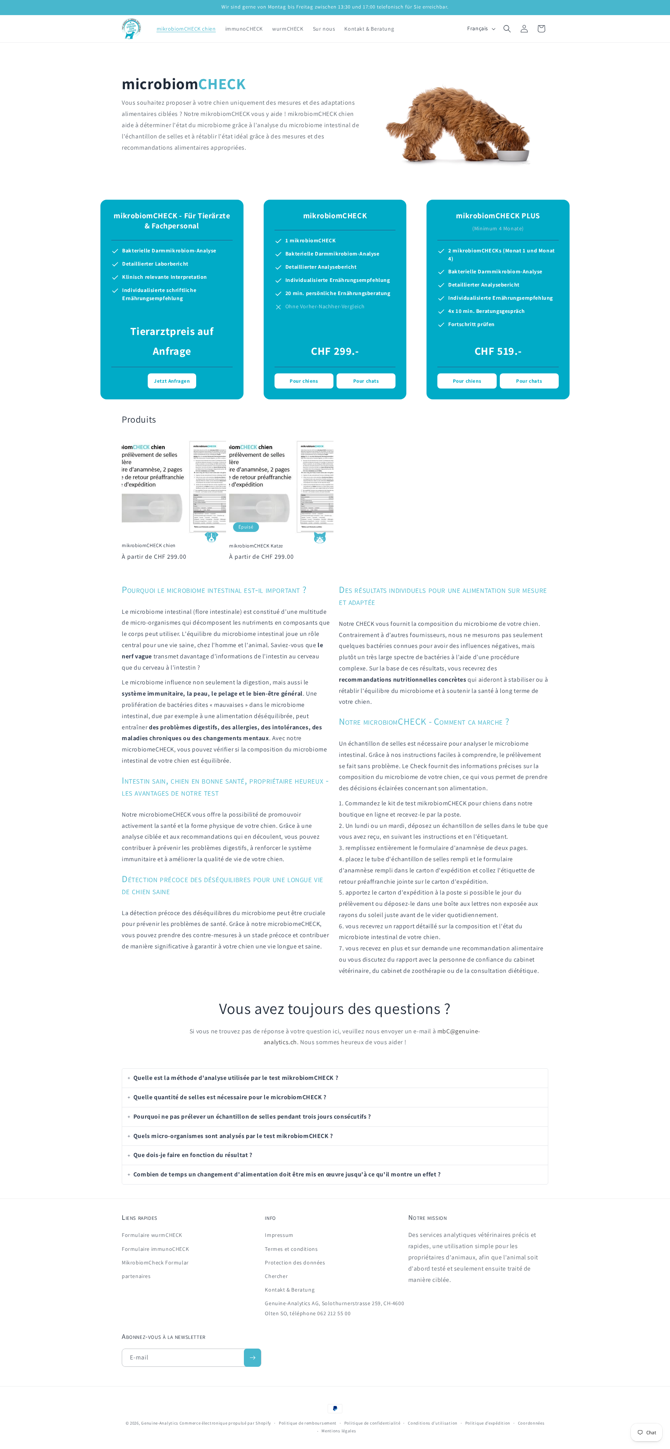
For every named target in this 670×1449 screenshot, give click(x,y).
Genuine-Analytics (159, 1423)
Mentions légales (338, 1431)
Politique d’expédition (487, 1423)
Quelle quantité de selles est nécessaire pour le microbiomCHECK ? (229, 1097)
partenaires (136, 1276)
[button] (507, 28)
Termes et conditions (291, 1248)
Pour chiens (304, 381)
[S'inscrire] (252, 1358)
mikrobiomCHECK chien (149, 545)
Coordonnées (531, 1423)
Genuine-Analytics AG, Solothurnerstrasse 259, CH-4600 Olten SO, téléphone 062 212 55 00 (334, 1308)
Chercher (276, 1276)
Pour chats (366, 381)
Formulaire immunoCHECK (155, 1248)
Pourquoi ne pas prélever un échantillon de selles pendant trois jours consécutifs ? (252, 1116)
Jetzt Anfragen (172, 381)
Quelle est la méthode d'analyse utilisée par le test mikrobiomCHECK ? (235, 1078)
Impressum (279, 1235)
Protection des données (295, 1262)
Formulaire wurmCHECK (152, 1235)
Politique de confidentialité (372, 1423)
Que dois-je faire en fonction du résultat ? (192, 1155)
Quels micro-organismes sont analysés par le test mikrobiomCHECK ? (233, 1136)
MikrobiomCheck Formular (155, 1262)
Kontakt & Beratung (289, 1289)
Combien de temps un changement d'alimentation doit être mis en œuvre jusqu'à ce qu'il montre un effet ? (287, 1174)
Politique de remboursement (308, 1423)
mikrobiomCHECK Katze (256, 545)
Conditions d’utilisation (433, 1423)
